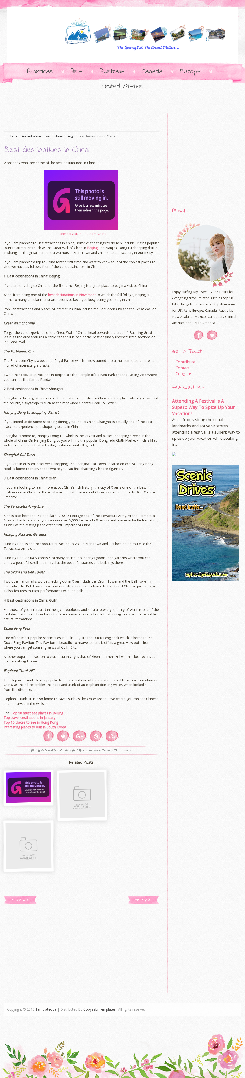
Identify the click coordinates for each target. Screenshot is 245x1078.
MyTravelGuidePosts (55, 750)
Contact (182, 367)
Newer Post (20, 900)
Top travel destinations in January (29, 717)
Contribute (185, 361)
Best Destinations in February (29, 870)
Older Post (143, 900)
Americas (40, 71)
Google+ (183, 373)
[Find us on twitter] (212, 335)
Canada (152, 71)
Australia (112, 71)
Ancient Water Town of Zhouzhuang (47, 136)
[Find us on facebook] (199, 335)
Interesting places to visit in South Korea (35, 727)
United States (122, 86)
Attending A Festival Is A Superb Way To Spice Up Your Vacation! (203, 407)
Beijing (92, 248)
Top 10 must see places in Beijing (37, 713)
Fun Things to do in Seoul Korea (82, 820)
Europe (190, 71)
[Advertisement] (91, 119)
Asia (76, 71)
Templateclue (45, 1009)
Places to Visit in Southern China (81, 233)
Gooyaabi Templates (99, 1009)
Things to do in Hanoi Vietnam (29, 804)
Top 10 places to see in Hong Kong (31, 722)
